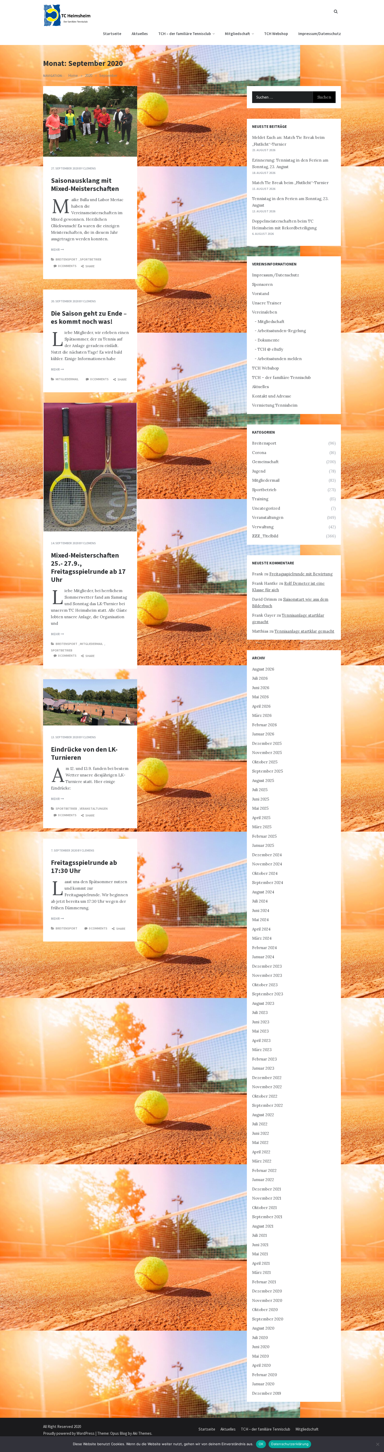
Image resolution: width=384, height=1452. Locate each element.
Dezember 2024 (267, 854)
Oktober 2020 (265, 1309)
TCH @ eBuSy (270, 349)
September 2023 (267, 993)
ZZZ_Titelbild (265, 536)
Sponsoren (262, 284)
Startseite (112, 33)
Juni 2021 (260, 1244)
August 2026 (263, 669)
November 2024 (267, 863)
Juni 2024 (260, 910)
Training (260, 498)
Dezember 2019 (266, 1393)
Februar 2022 (264, 1170)
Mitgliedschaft (237, 33)
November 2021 (266, 1198)
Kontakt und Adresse (271, 396)
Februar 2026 (264, 724)
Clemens (89, 168)
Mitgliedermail (67, 379)
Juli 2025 (259, 789)
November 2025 (267, 752)
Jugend (258, 471)
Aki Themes (142, 1433)
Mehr (56, 249)
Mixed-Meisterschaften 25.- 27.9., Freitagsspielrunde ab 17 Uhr (88, 567)
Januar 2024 (263, 956)
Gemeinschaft (265, 461)
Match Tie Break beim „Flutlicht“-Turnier (290, 182)
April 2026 (261, 706)
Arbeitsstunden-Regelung (282, 330)
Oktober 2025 (264, 761)
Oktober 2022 (264, 1096)
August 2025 (263, 780)
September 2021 (267, 1216)
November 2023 (267, 975)
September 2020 (267, 1319)
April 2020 (261, 1365)
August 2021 (262, 1226)
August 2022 (263, 1114)
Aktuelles (140, 33)
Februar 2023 (264, 1059)
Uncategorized (266, 508)
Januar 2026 (263, 733)
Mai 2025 (260, 808)
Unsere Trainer (266, 302)
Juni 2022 (260, 1133)
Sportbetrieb (90, 259)
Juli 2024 (260, 901)
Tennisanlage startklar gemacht (304, 631)
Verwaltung (263, 526)
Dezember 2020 (267, 1291)
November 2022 (267, 1086)
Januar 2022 (263, 1179)
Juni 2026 (260, 687)
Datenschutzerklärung (290, 1444)
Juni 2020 (260, 1346)
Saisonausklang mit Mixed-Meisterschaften (85, 184)
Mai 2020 (260, 1356)
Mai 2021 (260, 1253)
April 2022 (261, 1151)
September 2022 (267, 1105)
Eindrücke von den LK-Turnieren (84, 753)
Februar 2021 (264, 1281)
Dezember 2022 (267, 1077)
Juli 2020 (260, 1337)
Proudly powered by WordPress (69, 1433)
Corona (259, 452)
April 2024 (261, 929)
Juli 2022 (259, 1123)
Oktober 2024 (265, 873)
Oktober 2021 (264, 1207)
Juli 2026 (260, 678)
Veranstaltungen (94, 808)
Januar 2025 (263, 845)
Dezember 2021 (266, 1189)
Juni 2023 (260, 1021)
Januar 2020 (263, 1383)
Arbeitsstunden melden (280, 358)
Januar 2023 (263, 1068)
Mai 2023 (260, 1031)
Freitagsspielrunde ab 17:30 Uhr (84, 866)
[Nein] (377, 1444)
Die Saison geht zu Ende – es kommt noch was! (89, 317)
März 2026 (262, 715)
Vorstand (260, 293)
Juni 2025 (260, 799)
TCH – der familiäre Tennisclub (184, 33)
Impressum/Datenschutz (319, 33)
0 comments (67, 266)
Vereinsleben (264, 312)
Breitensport (66, 259)
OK (261, 1444)
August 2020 (263, 1328)
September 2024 (267, 882)
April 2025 (261, 817)
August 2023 (263, 1003)
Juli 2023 (260, 1012)
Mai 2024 (260, 919)
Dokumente (269, 340)
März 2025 (261, 826)
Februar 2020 (264, 1374)
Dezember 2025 (267, 743)
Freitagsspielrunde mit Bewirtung (301, 573)
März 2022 (261, 1161)
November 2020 (267, 1300)
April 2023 (261, 1040)
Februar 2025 (264, 836)
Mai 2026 (260, 696)
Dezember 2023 (267, 966)
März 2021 (261, 1272)
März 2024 (262, 938)
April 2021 (261, 1263)
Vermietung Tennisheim (275, 405)
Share (90, 266)
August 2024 (263, 891)
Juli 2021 (259, 1235)
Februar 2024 (264, 947)
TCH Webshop (276, 33)
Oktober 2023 (265, 984)
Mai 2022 (260, 1142)
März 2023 (262, 1049)
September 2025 (267, 771)
